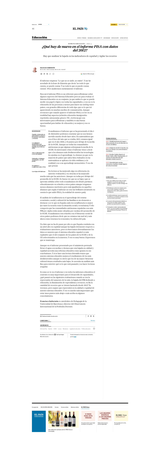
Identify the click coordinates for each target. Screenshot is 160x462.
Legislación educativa (75, 328)
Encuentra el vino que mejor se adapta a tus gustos (88, 423)
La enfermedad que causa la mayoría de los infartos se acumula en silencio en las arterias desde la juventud (117, 197)
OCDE (55, 328)
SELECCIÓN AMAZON (46, 407)
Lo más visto (110, 177)
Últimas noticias (124, 38)
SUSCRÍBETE (114, 24)
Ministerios (65, 328)
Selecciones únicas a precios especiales (103, 423)
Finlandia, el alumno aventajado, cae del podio (38, 160)
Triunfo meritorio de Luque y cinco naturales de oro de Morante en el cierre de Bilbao (117, 143)
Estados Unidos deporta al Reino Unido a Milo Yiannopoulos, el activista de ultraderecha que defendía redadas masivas (116, 157)
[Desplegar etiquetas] (94, 328)
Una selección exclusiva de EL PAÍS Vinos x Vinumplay (60, 430)
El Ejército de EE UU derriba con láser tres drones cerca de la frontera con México (117, 149)
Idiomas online (75, 407)
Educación (39, 37)
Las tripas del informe (39, 171)
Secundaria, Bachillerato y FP (95, 38)
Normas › (93, 320)
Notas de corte (115, 38)
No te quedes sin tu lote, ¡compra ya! (120, 423)
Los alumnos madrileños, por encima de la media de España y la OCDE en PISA (39, 145)
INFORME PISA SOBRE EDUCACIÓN (76, 43)
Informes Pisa (43, 328)
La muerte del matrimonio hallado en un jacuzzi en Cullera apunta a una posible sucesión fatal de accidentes (117, 202)
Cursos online (64, 407)
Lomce (59, 328)
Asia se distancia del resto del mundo (38, 153)
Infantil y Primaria (81, 38)
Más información (44, 336)
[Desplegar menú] (33, 28)
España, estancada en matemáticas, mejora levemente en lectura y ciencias (38, 136)
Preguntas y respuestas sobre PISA (39, 166)
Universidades (106, 38)
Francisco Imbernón (47, 68)
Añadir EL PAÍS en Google (88, 73)
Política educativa (86, 328)
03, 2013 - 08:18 (44, 69)
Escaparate (35, 407)
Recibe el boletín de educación (50, 316)
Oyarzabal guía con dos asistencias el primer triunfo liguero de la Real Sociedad (116, 164)
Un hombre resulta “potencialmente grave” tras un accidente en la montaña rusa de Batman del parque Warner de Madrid (117, 209)
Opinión (50, 328)
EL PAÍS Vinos (85, 407)
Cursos (56, 407)
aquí (75, 336)
